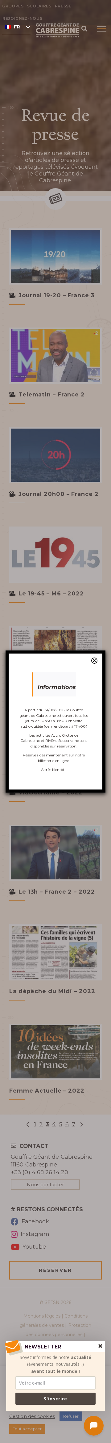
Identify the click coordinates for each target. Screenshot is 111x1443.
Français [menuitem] (17, 26)
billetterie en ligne (53, 761)
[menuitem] (16, 26)
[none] (16, 26)
